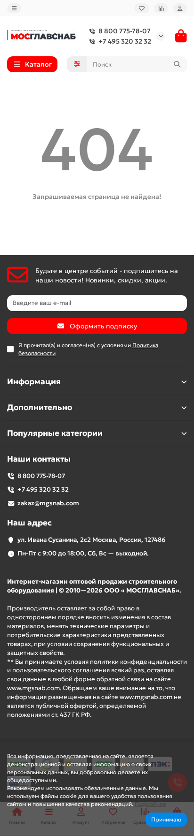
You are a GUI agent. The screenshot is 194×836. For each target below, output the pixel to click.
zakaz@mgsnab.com (48, 503)
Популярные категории (55, 433)
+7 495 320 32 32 (124, 41)
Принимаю (166, 819)
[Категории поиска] (77, 64)
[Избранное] (141, 8)
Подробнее (150, 803)
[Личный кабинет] (180, 8)
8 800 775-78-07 (124, 31)
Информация (34, 382)
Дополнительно (39, 407)
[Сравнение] (161, 8)
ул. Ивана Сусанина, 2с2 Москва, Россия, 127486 (91, 540)
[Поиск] (177, 64)
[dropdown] (14, 8)
